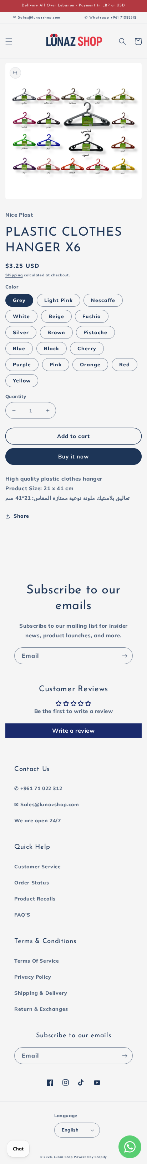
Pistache (95, 332)
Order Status (31, 882)
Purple (22, 364)
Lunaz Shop (63, 1157)
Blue (19, 348)
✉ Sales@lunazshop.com (46, 804)
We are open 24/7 (37, 820)
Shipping (14, 275)
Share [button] (21, 516)
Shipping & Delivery (40, 993)
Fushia (91, 316)
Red (124, 364)
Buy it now (73, 456)
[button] (9, 41)
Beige (56, 316)
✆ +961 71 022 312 (38, 788)
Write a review (73, 730)
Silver (21, 332)
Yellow (22, 380)
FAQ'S (22, 915)
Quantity (15, 396)
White (21, 316)
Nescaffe (103, 300)
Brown (56, 332)
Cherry (86, 348)
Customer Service (37, 866)
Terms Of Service (36, 961)
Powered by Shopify (90, 1157)
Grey (19, 300)
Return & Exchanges (41, 1009)
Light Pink (58, 300)
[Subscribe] (124, 655)
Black (51, 348)
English (70, 1130)
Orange (90, 364)
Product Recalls (35, 898)
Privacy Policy (32, 977)
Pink (56, 364)
